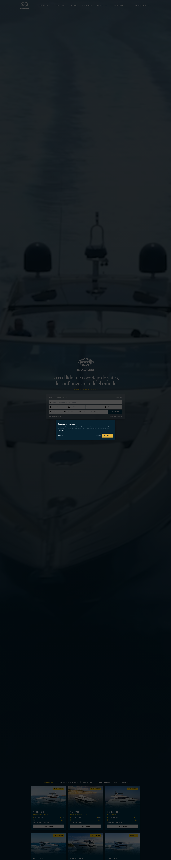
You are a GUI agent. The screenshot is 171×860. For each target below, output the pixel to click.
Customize (98, 435)
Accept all (107, 435)
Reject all (60, 435)
